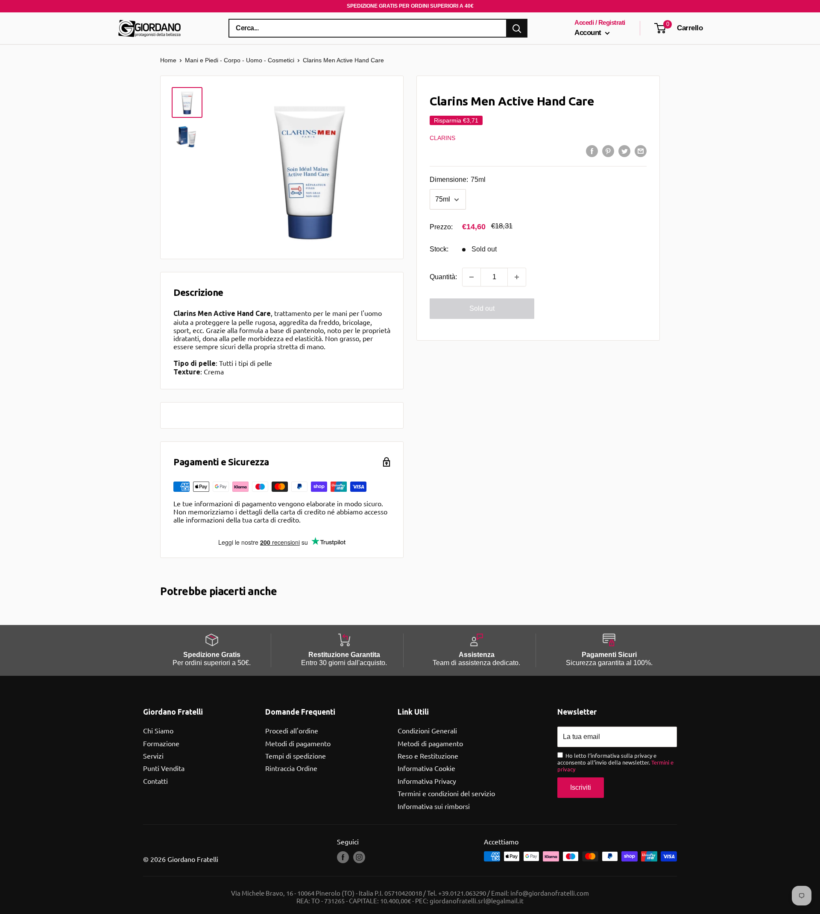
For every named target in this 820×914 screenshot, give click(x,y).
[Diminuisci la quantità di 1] (471, 277)
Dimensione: (458, 180)
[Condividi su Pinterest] (608, 150)
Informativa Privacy (427, 781)
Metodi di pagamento (298, 743)
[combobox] (367, 28)
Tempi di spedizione (295, 755)
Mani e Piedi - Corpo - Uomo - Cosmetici (239, 60)
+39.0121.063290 (462, 893)
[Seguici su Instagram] (359, 857)
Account (588, 33)
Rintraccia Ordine (291, 768)
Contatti (155, 781)
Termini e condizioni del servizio (446, 793)
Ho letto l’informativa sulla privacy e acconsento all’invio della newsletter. (615, 762)
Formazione (161, 743)
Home (168, 60)
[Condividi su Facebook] (592, 150)
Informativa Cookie (426, 768)
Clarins (442, 137)
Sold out (482, 308)
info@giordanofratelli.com (549, 893)
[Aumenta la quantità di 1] (517, 277)
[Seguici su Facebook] (343, 857)
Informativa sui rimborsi (434, 806)
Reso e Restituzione (428, 755)
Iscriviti (580, 787)
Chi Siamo (158, 730)
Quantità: (443, 276)
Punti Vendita (163, 768)
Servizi (153, 755)
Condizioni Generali (427, 730)
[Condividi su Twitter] (624, 150)
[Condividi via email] (641, 150)
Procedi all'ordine (291, 730)
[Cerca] (516, 28)
